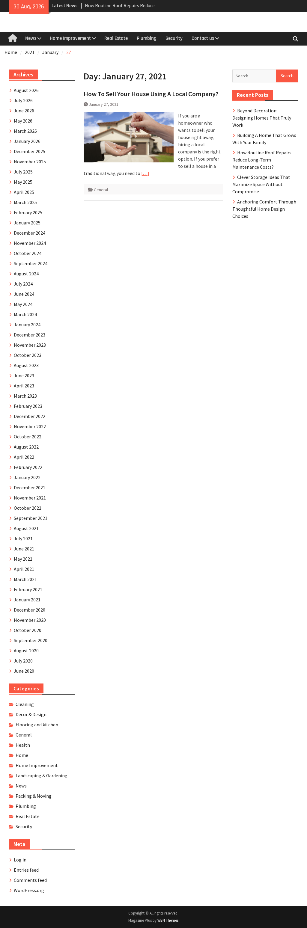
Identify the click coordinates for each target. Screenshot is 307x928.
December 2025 (29, 151)
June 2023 (24, 375)
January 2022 (27, 477)
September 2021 (30, 518)
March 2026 (25, 131)
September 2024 (30, 263)
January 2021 (27, 600)
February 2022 (28, 467)
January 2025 (27, 223)
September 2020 (30, 640)
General (101, 189)
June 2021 (24, 549)
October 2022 (27, 437)
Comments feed (30, 880)
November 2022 (30, 426)
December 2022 (29, 416)
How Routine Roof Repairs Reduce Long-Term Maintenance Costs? (261, 160)
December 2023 (29, 335)
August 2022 (26, 447)
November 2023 (30, 345)
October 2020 (27, 630)
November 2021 (30, 498)
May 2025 (23, 182)
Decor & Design (31, 714)
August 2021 (26, 528)
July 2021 (23, 538)
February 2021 (28, 589)
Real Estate (116, 38)
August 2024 (26, 274)
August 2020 (26, 651)
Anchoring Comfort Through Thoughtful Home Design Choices (264, 209)
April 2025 (24, 192)
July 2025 (23, 172)
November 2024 (30, 243)
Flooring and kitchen (37, 725)
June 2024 (24, 294)
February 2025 (28, 212)
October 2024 (27, 253)
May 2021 (23, 559)
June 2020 (24, 671)
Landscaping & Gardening (41, 775)
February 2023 (28, 406)
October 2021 (27, 508)
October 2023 (27, 355)
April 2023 (24, 386)
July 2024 (23, 284)
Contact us (203, 38)
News (30, 38)
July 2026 (23, 100)
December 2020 (29, 610)
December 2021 (29, 488)
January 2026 (27, 141)
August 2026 (26, 90)
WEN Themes (167, 920)
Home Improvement (70, 38)
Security (174, 38)
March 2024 (25, 314)
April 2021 (24, 569)
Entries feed (26, 870)
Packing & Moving (34, 796)
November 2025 (30, 162)
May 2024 (23, 304)
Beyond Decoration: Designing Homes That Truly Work (261, 118)
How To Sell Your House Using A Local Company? (151, 94)
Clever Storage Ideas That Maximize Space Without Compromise (261, 184)
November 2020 (30, 620)
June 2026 (24, 111)
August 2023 (26, 365)
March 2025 (25, 202)
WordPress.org (29, 890)
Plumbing (146, 38)
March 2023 (25, 396)
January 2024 (27, 325)
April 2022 (24, 457)
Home (22, 755)
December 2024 (29, 233)
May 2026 (23, 121)
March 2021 (25, 579)
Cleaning (25, 704)
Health (23, 745)
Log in (20, 860)
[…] (145, 173)
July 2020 (23, 661)
